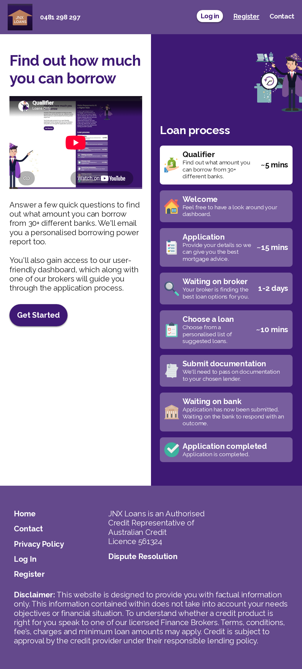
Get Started (38, 315)
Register (29, 574)
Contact (28, 528)
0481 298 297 (60, 17)
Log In (25, 559)
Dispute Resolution (143, 556)
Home (25, 513)
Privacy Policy (39, 544)
